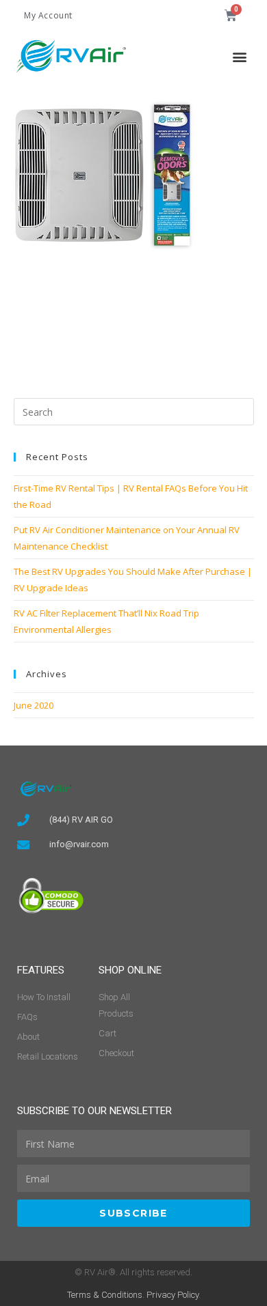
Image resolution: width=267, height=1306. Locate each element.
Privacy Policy (173, 1295)
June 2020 (33, 705)
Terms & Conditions (104, 1295)
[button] (240, 56)
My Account (48, 15)
